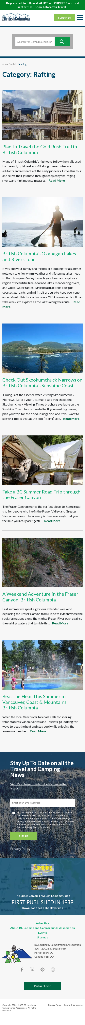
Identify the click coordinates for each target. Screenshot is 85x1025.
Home (5, 64)
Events (42, 932)
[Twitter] (32, 969)
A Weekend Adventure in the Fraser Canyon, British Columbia (40, 596)
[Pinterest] (42, 969)
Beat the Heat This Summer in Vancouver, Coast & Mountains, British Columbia (34, 702)
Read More (57, 180)
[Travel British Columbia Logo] (16, 17)
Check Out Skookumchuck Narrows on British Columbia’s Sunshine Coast (42, 382)
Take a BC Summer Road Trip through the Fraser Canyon (41, 494)
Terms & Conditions (73, 1004)
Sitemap (42, 937)
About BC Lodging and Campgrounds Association (42, 928)
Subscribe (64, 17)
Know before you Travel (50, 7)
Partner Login (42, 986)
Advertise (42, 923)
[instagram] (52, 969)
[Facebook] (22, 969)
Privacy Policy (20, 849)
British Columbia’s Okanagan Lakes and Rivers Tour (39, 256)
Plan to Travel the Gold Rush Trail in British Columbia (39, 149)
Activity (14, 64)
